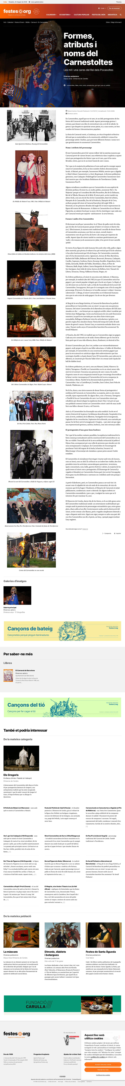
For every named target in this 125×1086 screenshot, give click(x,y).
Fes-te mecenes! (114, 8)
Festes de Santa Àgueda (101, 951)
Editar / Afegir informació (113, 22)
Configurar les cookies (103, 1075)
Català (102, 8)
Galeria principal (10, 607)
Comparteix (107, 533)
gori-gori (97, 85)
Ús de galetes (81, 1081)
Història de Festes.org (40, 1060)
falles (76, 85)
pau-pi (103, 85)
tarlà (84, 85)
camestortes (90, 85)
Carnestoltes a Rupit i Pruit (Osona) (17, 886)
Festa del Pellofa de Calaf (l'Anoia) (58, 808)
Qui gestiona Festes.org (41, 1062)
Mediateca (112, 15)
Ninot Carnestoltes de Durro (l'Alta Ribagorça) (62, 836)
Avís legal (60, 1081)
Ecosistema (64, 15)
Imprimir (118, 533)
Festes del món (98, 15)
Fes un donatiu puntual (71, 1064)
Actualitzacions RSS (10, 1064)
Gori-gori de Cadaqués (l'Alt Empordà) (18, 836)
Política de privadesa (70, 1081)
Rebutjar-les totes (103, 1070)
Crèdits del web (52, 1081)
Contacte (89, 1081)
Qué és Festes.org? (39, 1058)
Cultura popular (81, 15)
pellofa (108, 85)
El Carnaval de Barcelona (25, 670)
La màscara (11, 951)
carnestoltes (70, 85)
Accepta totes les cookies (103, 1064)
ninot (80, 85)
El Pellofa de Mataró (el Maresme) (16, 808)
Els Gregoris (11, 774)
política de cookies (98, 1057)
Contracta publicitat (70, 1062)
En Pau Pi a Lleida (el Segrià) (96, 836)
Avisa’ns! (85, 529)
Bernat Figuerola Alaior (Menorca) (58, 861)
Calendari (50, 15)
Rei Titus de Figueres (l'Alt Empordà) (18, 861)
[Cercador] (120, 15)
